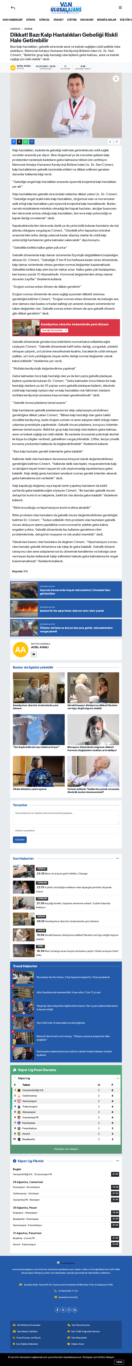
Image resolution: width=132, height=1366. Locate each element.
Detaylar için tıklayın (66, 1149)
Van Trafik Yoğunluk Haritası (85, 1331)
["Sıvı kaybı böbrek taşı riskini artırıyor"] (39, 729)
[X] (63, 1310)
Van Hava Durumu (81, 1325)
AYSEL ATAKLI (40, 647)
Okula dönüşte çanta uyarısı (30, 789)
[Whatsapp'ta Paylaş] (25, 142)
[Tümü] (117, 858)
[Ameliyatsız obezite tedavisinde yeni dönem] (39, 687)
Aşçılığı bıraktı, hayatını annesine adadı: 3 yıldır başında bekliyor (73, 905)
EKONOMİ (86, 19)
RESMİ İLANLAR (106, 19)
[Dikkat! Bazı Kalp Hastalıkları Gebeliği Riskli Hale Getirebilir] (66, 105)
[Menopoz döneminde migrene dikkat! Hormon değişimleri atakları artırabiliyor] (93, 729)
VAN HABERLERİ (12, 19)
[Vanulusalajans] (66, 8)
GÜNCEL (44, 19)
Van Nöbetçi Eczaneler (29, 1325)
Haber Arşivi (77, 1344)
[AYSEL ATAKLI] (20, 649)
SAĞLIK (28, 29)
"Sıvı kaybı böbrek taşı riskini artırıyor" (36, 747)
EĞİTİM (71, 19)
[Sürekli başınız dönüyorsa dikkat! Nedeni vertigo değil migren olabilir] (93, 687)
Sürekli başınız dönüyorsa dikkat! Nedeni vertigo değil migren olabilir (77, 937)
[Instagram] (69, 1310)
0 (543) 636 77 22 (68, 1291)
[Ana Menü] (120, 7)
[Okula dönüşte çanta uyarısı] (39, 771)
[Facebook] (57, 1310)
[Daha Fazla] (31, 142)
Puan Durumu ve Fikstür (29, 1338)
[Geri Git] (13, 8)
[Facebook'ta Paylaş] (13, 142)
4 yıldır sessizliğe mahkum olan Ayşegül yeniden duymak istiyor (73, 889)
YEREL (40, 946)
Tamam (119, 1362)
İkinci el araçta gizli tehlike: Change (62, 873)
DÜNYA (30, 19)
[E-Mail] (33, 654)
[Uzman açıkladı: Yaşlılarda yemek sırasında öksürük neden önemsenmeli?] (93, 771)
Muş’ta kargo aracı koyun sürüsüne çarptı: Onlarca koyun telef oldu (77, 953)
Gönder (20, 839)
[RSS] (74, 1310)
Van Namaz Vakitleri (27, 1331)
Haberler (15, 29)
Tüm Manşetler (79, 1338)
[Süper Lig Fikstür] (117, 1161)
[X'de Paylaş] (19, 142)
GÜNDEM (42, 883)
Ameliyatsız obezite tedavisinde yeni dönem (68, 921)
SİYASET (58, 19)
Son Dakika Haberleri (27, 1344)
